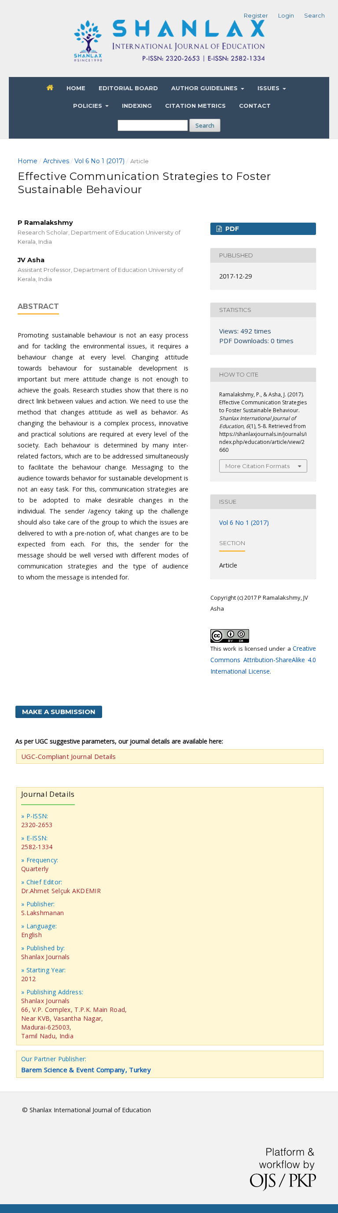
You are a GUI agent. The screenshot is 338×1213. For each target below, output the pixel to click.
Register (256, 15)
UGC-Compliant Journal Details (68, 756)
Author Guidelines (205, 88)
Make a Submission (59, 711)
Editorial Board (128, 88)
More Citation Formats (257, 465)
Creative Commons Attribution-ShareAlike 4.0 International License (263, 659)
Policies (88, 105)
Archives (56, 161)
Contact (255, 105)
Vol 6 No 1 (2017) (99, 161)
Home (75, 88)
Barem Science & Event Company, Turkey (86, 1069)
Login (286, 15)
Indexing (137, 105)
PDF (231, 229)
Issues (269, 88)
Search (204, 125)
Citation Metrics (195, 105)
